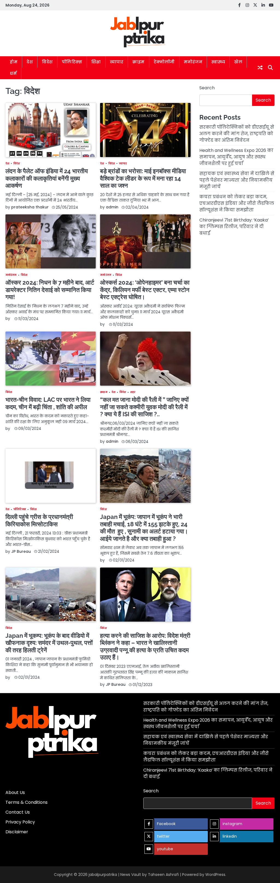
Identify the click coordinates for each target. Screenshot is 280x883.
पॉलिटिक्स (72, 62)
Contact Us (17, 812)
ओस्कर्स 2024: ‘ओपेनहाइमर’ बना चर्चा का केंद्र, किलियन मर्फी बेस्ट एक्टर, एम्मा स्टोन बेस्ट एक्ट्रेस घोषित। (144, 289)
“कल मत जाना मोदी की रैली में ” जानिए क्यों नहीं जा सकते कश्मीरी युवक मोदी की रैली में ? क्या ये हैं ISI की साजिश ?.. (144, 407)
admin (112, 207)
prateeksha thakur (30, 207)
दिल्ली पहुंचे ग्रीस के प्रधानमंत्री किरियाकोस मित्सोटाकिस (39, 520)
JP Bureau (21, 551)
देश (30, 62)
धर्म (13, 73)
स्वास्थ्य (218, 62)
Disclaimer (16, 832)
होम (14, 62)
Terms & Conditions (26, 802)
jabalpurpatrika (103, 874)
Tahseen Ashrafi (163, 874)
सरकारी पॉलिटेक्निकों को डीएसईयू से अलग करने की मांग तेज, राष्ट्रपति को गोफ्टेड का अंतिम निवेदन (236, 133)
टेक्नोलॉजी (164, 62)
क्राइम (138, 62)
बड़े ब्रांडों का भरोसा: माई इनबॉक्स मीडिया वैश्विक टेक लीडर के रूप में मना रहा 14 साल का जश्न (143, 178)
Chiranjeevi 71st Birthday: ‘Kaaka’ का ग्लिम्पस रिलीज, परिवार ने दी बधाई (234, 226)
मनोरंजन (193, 62)
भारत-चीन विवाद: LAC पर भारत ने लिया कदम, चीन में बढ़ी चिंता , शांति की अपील (48, 403)
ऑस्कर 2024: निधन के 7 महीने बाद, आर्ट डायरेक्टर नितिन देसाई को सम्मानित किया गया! (49, 289)
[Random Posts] (260, 67)
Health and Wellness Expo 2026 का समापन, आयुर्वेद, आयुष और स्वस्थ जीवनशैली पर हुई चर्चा (236, 157)
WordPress (215, 874)
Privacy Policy (20, 822)
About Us (15, 792)
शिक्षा (96, 62)
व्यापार (117, 62)
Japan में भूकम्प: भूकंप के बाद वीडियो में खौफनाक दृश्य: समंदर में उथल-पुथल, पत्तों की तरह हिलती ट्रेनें (49, 643)
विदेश (47, 62)
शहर (132, 392)
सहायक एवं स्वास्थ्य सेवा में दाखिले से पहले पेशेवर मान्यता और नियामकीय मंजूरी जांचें (236, 180)
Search (207, 88)
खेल (238, 62)
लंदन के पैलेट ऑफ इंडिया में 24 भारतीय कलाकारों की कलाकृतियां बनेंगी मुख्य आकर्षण (46, 178)
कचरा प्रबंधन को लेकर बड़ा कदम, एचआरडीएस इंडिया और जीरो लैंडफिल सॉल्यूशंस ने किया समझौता (236, 203)
